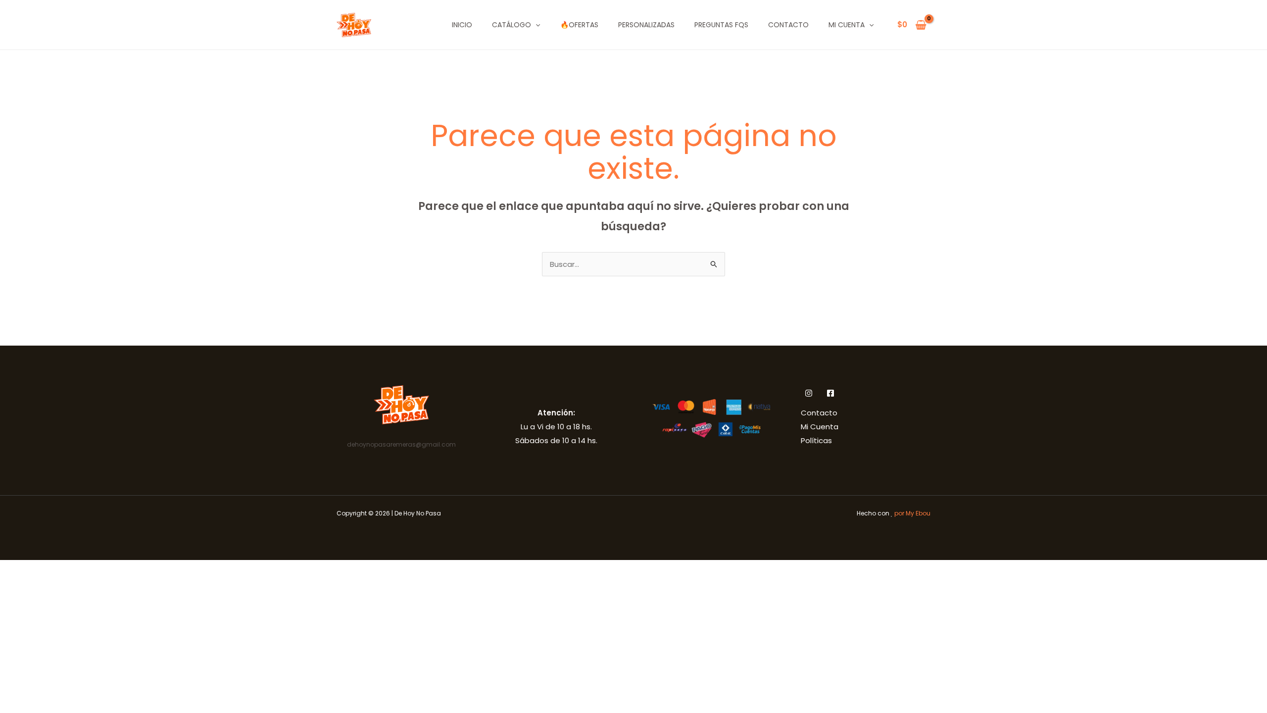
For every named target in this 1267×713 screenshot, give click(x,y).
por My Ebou (912, 513)
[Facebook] (830, 393)
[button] (535, 25)
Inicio (462, 25)
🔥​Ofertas (579, 25)
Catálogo (511, 25)
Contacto (788, 25)
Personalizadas (646, 25)
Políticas (816, 440)
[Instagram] (809, 393)
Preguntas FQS (721, 25)
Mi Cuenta (846, 25)
